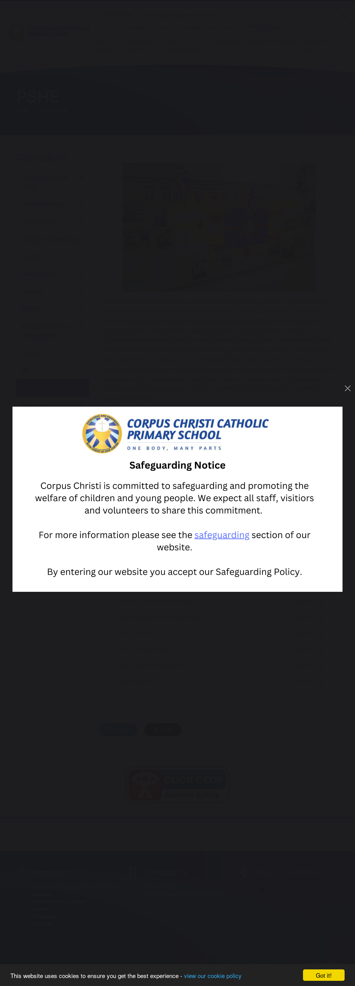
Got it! (324, 975)
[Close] (348, 388)
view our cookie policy (213, 975)
